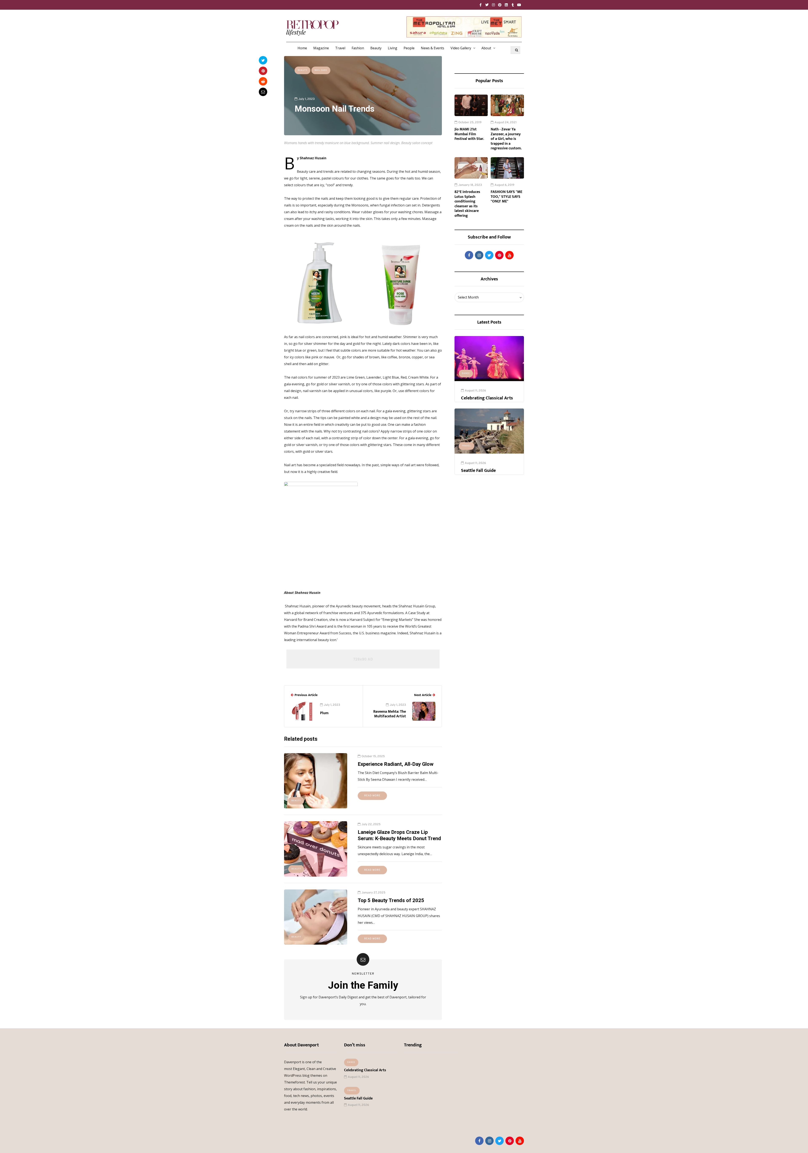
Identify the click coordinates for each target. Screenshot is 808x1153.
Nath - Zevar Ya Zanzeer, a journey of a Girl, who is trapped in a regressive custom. (506, 138)
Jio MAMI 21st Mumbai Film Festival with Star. (469, 134)
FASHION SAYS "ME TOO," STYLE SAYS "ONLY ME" (506, 197)
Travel (340, 48)
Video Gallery (461, 48)
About (486, 48)
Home (302, 48)
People (409, 48)
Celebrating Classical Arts (487, 398)
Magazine (321, 48)
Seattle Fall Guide (478, 470)
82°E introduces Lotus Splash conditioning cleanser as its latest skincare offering (467, 204)
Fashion (358, 48)
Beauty (375, 48)
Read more (372, 795)
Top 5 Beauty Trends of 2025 (391, 900)
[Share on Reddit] (263, 81)
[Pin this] (263, 71)
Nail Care (321, 70)
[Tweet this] (263, 60)
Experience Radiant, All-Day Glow (395, 764)
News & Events (432, 48)
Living (392, 48)
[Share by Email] (263, 92)
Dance (466, 373)
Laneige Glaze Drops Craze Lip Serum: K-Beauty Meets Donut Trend (399, 835)
